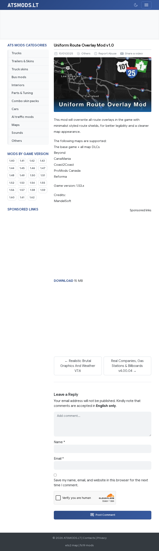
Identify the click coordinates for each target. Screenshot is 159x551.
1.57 (22, 190)
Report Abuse (108, 53)
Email (59, 459)
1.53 (22, 182)
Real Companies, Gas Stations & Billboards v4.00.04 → (127, 366)
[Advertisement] (79, 24)
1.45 (22, 168)
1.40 (11, 160)
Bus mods (19, 77)
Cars (15, 109)
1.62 (32, 197)
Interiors (18, 85)
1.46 (32, 168)
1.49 (22, 175)
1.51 (43, 175)
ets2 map (71, 545)
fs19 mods (87, 545)
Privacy (102, 538)
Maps (16, 125)
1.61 (22, 197)
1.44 (11, 168)
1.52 (11, 182)
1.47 (42, 168)
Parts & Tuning (22, 93)
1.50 (32, 175)
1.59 (42, 190)
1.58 (32, 190)
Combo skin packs (25, 101)
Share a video (134, 53)
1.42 (32, 160)
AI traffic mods (23, 117)
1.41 (22, 160)
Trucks (17, 53)
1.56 (11, 190)
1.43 (42, 160)
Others (17, 141)
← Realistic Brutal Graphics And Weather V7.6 (77, 366)
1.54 (32, 182)
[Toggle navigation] (146, 4)
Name (59, 442)
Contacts (89, 538)
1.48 (11, 175)
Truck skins (20, 69)
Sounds (17, 133)
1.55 (42, 182)
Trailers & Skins (23, 61)
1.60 (11, 197)
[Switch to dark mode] (136, 4)
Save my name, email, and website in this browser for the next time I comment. (101, 482)
